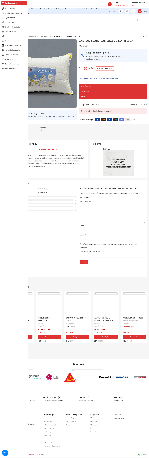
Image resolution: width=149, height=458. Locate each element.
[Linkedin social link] (144, 104)
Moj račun (93, 418)
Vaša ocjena (85, 197)
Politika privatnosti (50, 425)
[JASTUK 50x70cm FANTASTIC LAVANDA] (106, 304)
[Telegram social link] (146, 104)
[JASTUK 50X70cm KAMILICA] (49, 304)
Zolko (5, 453)
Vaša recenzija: (86, 201)
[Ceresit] (105, 377)
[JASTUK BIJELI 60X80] (77, 304)
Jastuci (44, 36)
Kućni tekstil (34, 36)
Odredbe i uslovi (49, 421)
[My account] (120, 11)
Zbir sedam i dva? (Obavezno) (92, 251)
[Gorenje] (35, 377)
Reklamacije (48, 435)
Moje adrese (94, 425)
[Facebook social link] (136, 104)
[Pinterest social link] (141, 104)
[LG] (52, 377)
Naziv (83, 225)
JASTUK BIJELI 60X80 (76, 318)
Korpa (92, 428)
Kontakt (46, 439)
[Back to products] (144, 37)
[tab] (48, 150)
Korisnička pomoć (72, 418)
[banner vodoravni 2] (78, 26)
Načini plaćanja (71, 421)
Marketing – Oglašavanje (52, 446)
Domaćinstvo (134, 321)
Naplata (68, 425)
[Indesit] (87, 377)
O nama (46, 418)
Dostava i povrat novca (51, 432)
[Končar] (122, 377)
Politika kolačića (49, 428)
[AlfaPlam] (139, 377)
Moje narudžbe (95, 421)
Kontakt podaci (49, 442)
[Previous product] (141, 37)
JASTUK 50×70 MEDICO (133, 318)
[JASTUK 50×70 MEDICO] (134, 304)
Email (83, 235)
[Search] (110, 4)
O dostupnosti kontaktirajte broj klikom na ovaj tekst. (101, 78)
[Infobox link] (51, 397)
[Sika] (70, 377)
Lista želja (93, 432)
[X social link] (139, 104)
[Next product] (146, 37)
